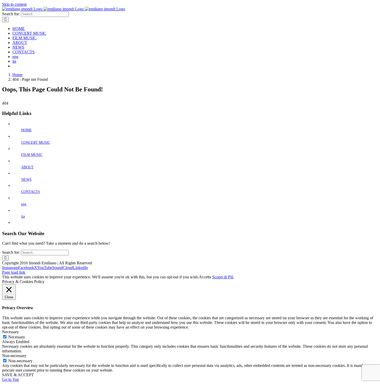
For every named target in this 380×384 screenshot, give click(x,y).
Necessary (16, 337)
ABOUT (27, 167)
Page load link (13, 272)
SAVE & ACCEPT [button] (18, 375)
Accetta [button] (205, 277)
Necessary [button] (10, 332)
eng (23, 204)
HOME (26, 130)
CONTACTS (30, 192)
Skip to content (14, 4)
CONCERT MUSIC (35, 142)
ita (23, 216)
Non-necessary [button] (14, 355)
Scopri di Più (222, 277)
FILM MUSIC (31, 155)
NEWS (26, 180)
